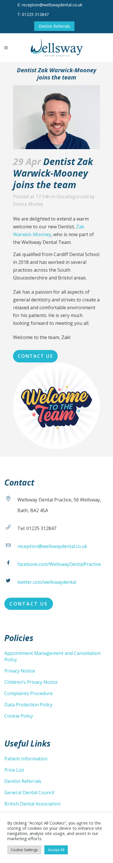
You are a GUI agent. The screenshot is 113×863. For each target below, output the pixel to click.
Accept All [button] (56, 849)
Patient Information (26, 758)
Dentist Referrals (54, 26)
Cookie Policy (18, 716)
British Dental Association (32, 804)
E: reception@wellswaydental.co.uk (49, 5)
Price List (14, 770)
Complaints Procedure (28, 693)
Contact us (35, 356)
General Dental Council (29, 792)
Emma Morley (28, 204)
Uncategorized (73, 196)
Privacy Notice (19, 671)
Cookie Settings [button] (24, 849)
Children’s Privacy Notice (31, 682)
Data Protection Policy (28, 704)
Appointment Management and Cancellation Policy (52, 656)
